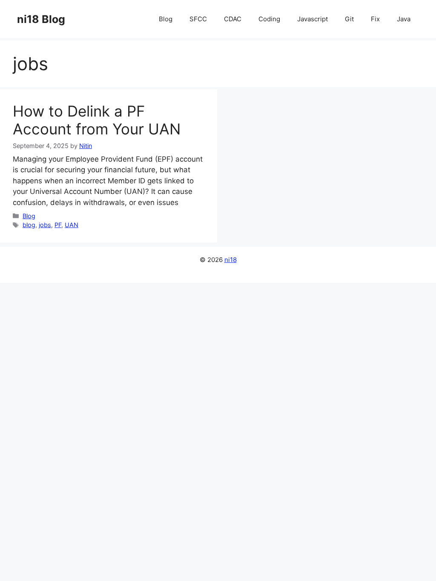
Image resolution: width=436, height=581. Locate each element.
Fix (375, 19)
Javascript (312, 19)
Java (403, 19)
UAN (71, 224)
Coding (269, 19)
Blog (165, 19)
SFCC (198, 19)
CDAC (232, 19)
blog (29, 224)
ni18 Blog (41, 19)
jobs (45, 224)
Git (349, 19)
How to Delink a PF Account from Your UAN (97, 120)
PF (57, 224)
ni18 (230, 260)
